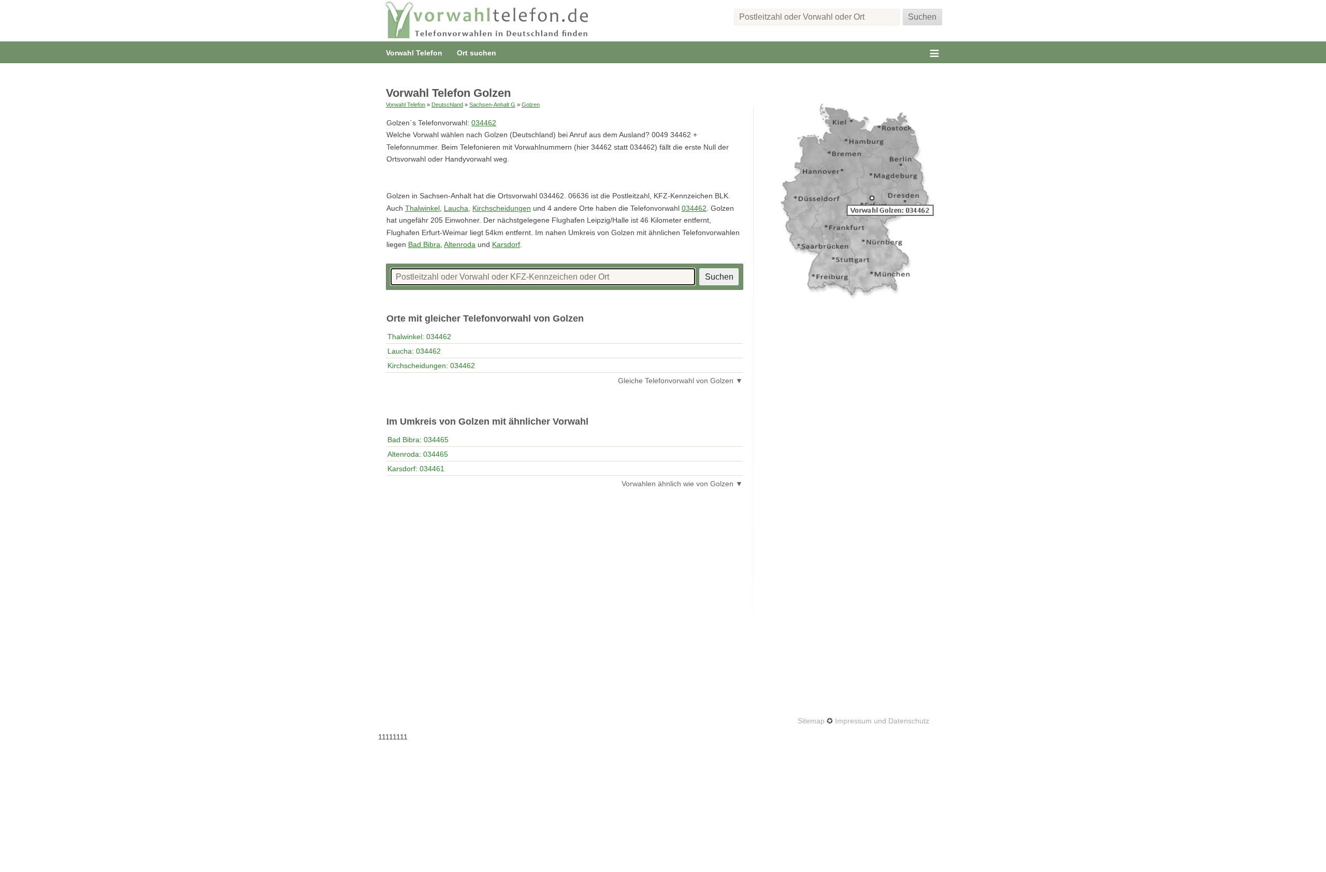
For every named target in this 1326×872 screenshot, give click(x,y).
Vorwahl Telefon (414, 53)
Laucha (456, 208)
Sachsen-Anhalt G (492, 104)
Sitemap (811, 721)
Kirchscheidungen (501, 208)
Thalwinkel (422, 208)
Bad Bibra (424, 244)
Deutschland (447, 104)
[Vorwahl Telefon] (487, 20)
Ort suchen (476, 53)
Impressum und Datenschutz (882, 721)
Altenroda (459, 244)
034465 (436, 439)
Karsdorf (506, 244)
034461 (432, 468)
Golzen (531, 104)
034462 (483, 123)
